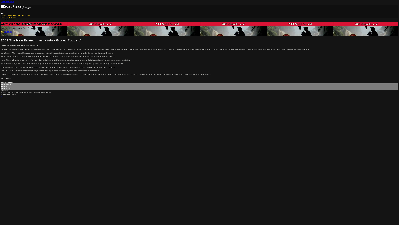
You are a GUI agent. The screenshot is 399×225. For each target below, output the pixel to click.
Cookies (24, 92)
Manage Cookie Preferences (36, 92)
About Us (4, 92)
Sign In (15, 17)
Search (10, 15)
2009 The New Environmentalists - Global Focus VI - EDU (18, 45)
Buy (2, 32)
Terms (13, 92)
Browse (4, 15)
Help (9, 92)
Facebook (4, 82)
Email (11, 82)
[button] (2, 13)
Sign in (27, 15)
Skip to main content (7, 2)
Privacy (18, 92)
